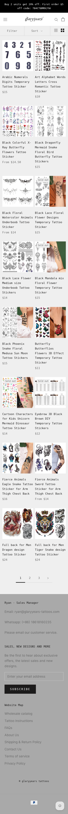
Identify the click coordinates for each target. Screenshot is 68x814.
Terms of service (17, 756)
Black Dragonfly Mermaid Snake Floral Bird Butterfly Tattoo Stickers (48, 152)
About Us (12, 735)
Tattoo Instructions (19, 721)
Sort (35, 31)
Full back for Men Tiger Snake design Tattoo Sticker (50, 549)
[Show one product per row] (56, 30)
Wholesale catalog (18, 713)
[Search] (56, 19)
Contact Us (13, 749)
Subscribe (20, 689)
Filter (12, 31)
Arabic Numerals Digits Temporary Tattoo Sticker (15, 81)
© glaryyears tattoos (34, 781)
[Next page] (48, 578)
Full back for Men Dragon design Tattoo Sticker (16, 549)
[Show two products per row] (62, 30)
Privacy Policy (15, 763)
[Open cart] (63, 19)
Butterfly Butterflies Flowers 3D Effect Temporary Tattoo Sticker (49, 353)
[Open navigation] (5, 19)
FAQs (8, 728)
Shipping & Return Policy (23, 742)
